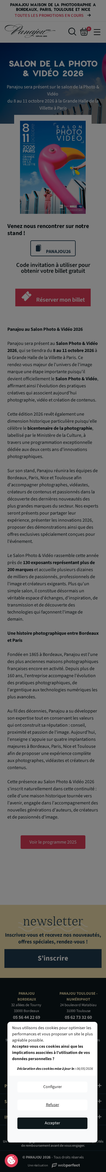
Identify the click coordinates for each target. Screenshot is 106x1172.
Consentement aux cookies (11, 1160)
